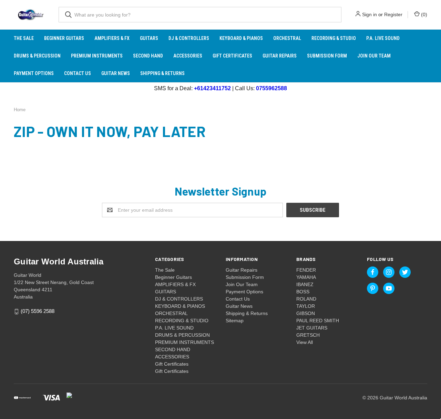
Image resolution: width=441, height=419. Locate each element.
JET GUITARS (311, 328)
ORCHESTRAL (287, 38)
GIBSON (305, 313)
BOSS (302, 291)
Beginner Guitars (64, 38)
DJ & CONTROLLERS (188, 38)
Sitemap (235, 320)
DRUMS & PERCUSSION (37, 56)
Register (393, 14)
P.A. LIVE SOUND (383, 38)
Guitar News (115, 73)
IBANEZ (305, 284)
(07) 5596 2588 (37, 311)
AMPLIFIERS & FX (112, 38)
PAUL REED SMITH (317, 320)
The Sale (24, 38)
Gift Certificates (232, 56)
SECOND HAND (148, 56)
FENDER (306, 270)
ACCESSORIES (187, 56)
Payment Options (34, 73)
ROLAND (306, 299)
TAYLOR (305, 306)
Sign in (369, 14)
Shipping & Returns (162, 73)
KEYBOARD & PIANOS (241, 38)
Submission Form (327, 56)
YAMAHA (306, 277)
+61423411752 (212, 88)
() (423, 14)
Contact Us (77, 73)
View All (304, 342)
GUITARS (149, 38)
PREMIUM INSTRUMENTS (97, 56)
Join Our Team (374, 56)
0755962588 (271, 88)
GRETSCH (308, 335)
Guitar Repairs (280, 56)
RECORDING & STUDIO (333, 38)
